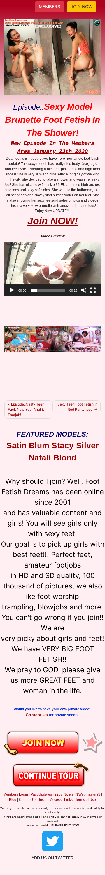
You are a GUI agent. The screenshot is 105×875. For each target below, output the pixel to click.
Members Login (15, 794)
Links (68, 800)
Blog (12, 800)
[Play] (12, 290)
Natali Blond (52, 457)
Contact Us (37, 714)
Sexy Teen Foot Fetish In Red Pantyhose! (77, 407)
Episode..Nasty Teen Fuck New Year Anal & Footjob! (26, 409)
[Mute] (84, 290)
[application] (52, 269)
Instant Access (50, 800)
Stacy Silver (75, 445)
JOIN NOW (81, 6)
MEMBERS (49, 6)
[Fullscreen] (93, 290)
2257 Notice (64, 794)
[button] (52, 269)
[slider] (48, 290)
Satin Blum (27, 445)
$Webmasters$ (88, 794)
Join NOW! (52, 220)
